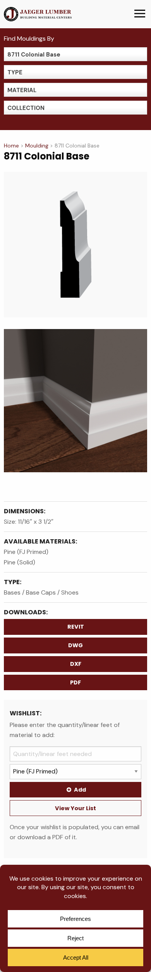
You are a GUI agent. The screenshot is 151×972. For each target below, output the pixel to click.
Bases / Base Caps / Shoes (41, 592)
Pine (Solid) (19, 562)
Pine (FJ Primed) (26, 552)
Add (80, 790)
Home (11, 145)
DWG (75, 645)
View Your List (75, 808)
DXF (75, 664)
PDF (75, 682)
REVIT (75, 627)
